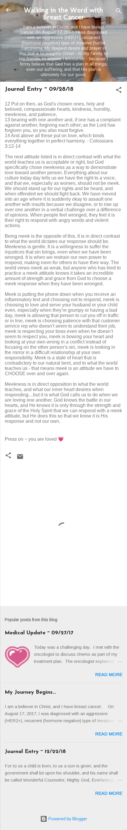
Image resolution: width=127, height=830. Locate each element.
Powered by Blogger (67, 818)
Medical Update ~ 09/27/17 (39, 633)
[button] (118, 90)
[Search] (118, 12)
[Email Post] (20, 458)
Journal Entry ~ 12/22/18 (35, 751)
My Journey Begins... (30, 692)
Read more (108, 674)
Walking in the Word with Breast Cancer (63, 13)
